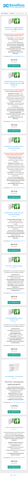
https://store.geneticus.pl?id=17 (17, 293)
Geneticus (12, 13)
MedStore (5, 13)
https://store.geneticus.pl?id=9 (18, 56)
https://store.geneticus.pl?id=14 (17, 187)
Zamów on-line (15, 65)
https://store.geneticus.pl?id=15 (17, 240)
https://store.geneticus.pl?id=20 (17, 345)
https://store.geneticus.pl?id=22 (17, 402)
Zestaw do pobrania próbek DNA (14, 427)
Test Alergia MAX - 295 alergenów (14, 376)
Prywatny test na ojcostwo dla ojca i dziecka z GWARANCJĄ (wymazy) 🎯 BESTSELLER (14, 83)
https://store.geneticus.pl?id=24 (17, 457)
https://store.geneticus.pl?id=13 (17, 121)
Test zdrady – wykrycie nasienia (14, 266)
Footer (14, 475)
